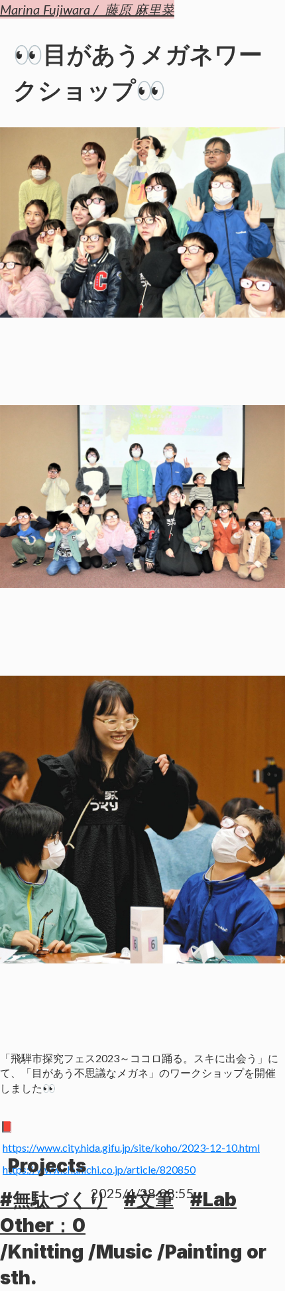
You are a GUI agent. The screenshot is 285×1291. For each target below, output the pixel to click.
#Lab (213, 1199)
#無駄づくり (53, 1199)
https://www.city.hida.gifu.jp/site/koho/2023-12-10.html (131, 1147)
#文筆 (149, 1199)
